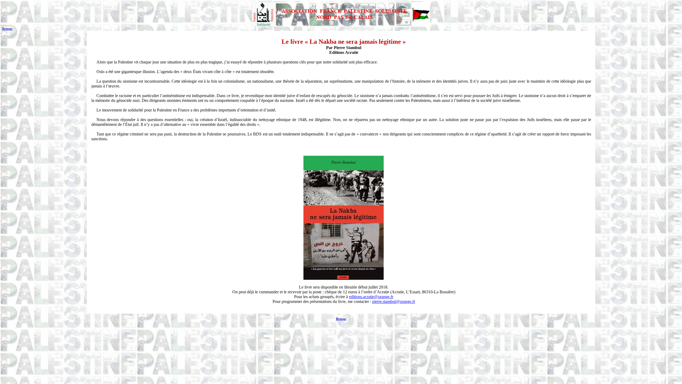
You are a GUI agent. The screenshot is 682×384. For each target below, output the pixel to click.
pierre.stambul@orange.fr (393, 301)
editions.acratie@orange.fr (371, 296)
